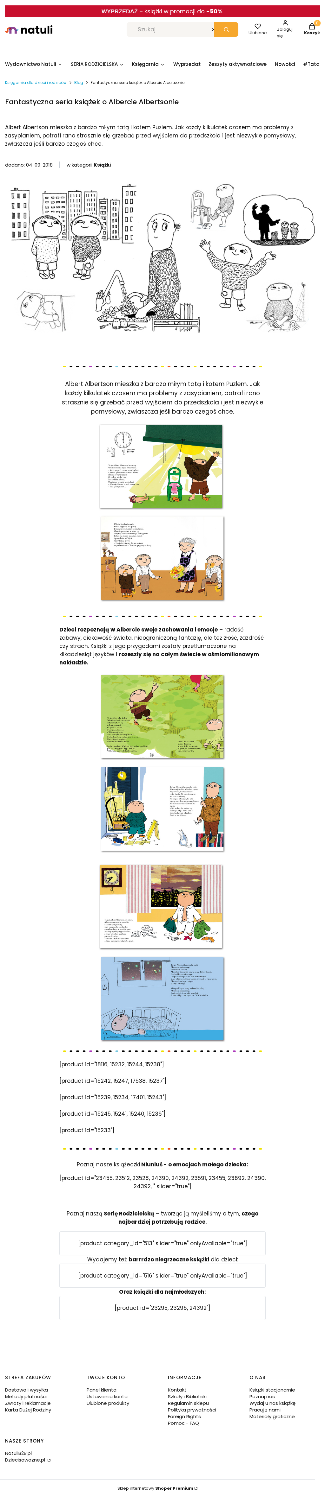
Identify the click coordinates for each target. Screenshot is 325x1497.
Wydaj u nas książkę (272, 1403)
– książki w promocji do (180, 11)
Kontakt (177, 1389)
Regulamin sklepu (188, 1403)
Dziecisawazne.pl (25, 1459)
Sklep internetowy (155, 1488)
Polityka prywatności (192, 1409)
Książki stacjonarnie (272, 1389)
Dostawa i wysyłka (26, 1389)
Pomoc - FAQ (183, 1423)
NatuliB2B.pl (18, 1453)
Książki (102, 165)
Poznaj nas (262, 1396)
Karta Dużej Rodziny (28, 1409)
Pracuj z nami (265, 1409)
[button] (226, 29)
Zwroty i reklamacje (28, 1403)
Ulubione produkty (108, 1403)
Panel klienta (101, 1389)
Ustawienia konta (107, 1396)
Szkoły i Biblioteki (187, 1396)
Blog (78, 82)
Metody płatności (26, 1396)
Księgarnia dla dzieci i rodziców (36, 82)
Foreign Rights (184, 1416)
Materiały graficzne (272, 1416)
